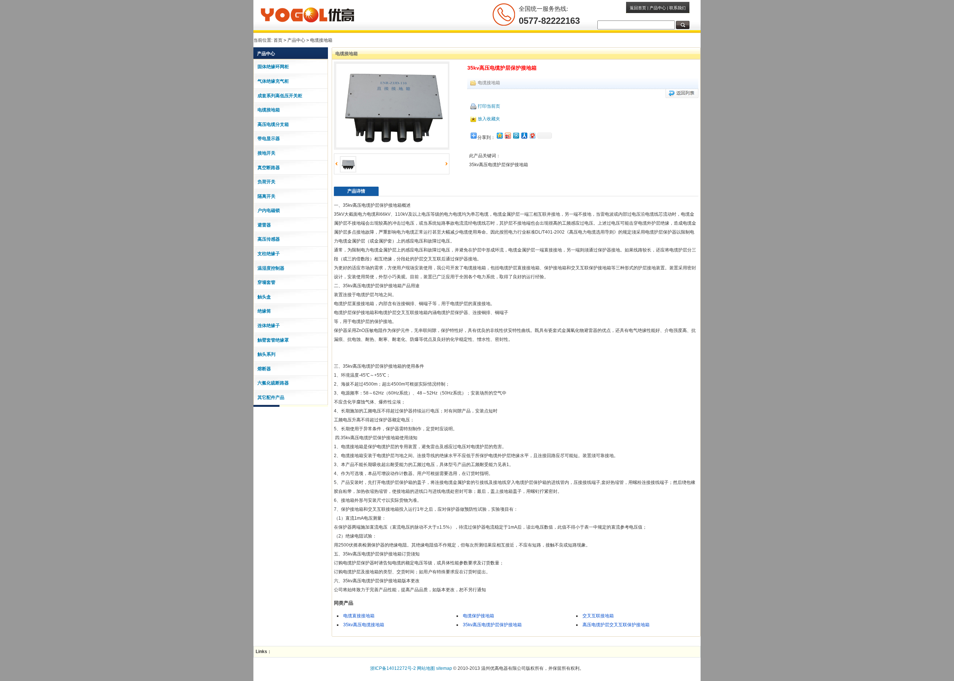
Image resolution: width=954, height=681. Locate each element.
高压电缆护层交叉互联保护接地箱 (616, 624)
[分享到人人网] (524, 135)
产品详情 (356, 191)
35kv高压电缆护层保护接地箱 (492, 624)
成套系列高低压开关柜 (280, 95)
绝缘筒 (264, 311)
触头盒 (264, 297)
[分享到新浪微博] (507, 135)
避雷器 (264, 225)
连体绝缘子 (269, 325)
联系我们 (677, 8)
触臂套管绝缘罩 (273, 340)
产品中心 (658, 8)
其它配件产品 (271, 397)
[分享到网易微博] (532, 135)
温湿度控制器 (271, 268)
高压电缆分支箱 (273, 124)
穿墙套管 (266, 282)
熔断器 (264, 368)
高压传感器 (269, 239)
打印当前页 (489, 106)
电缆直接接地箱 (359, 615)
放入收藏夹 (489, 118)
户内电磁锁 (269, 210)
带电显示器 (269, 138)
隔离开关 (266, 196)
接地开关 (266, 153)
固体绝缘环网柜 (273, 66)
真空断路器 (269, 167)
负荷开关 (266, 181)
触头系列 (266, 354)
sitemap (444, 668)
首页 (278, 40)
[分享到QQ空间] (499, 135)
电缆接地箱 (321, 40)
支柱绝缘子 (269, 253)
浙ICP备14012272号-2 (393, 668)
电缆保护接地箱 (478, 615)
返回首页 (638, 8)
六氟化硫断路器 (273, 383)
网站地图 (426, 668)
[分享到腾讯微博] (516, 135)
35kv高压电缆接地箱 (363, 624)
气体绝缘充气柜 (273, 81)
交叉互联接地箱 (598, 615)
